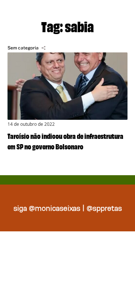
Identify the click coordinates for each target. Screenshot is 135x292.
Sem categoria (23, 48)
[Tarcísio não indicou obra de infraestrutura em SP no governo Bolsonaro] (68, 86)
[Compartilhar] (43, 48)
